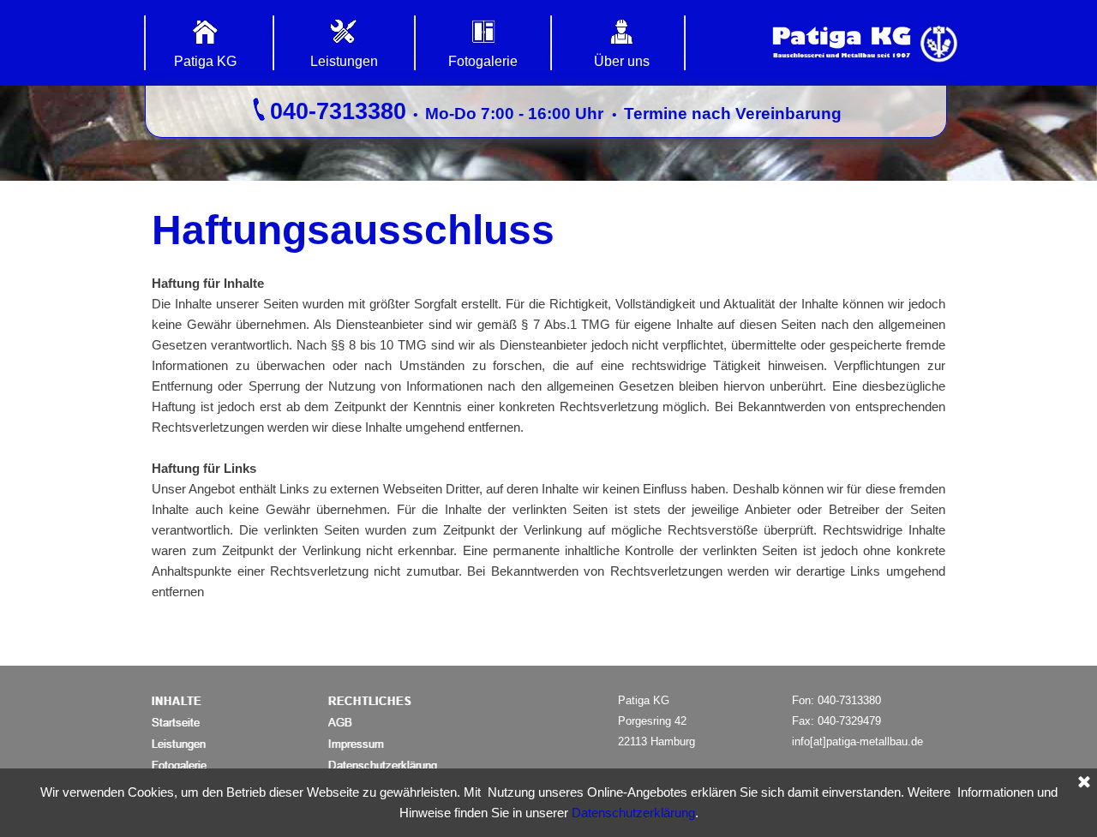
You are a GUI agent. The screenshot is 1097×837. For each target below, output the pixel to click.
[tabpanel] (546, 111)
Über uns (622, 61)
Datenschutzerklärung (633, 813)
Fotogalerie (483, 61)
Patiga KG (205, 61)
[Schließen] (1084, 783)
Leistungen (344, 61)
